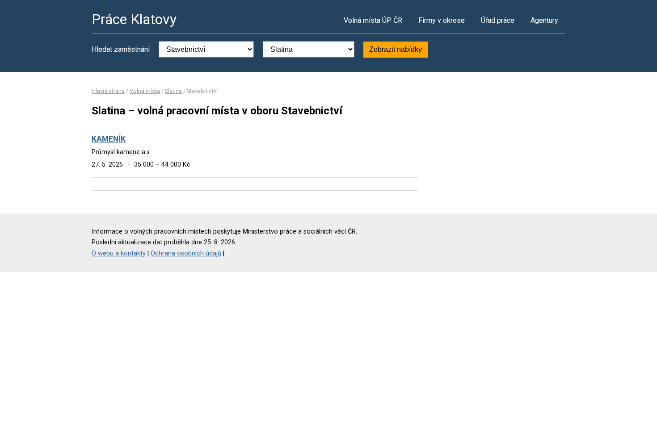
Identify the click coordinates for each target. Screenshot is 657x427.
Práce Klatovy (134, 19)
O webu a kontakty (119, 253)
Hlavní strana (108, 91)
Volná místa (145, 91)
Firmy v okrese (441, 20)
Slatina (173, 91)
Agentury (544, 20)
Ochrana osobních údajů (186, 253)
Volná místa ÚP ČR (373, 20)
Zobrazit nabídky (395, 49)
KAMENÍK (109, 138)
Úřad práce (497, 20)
